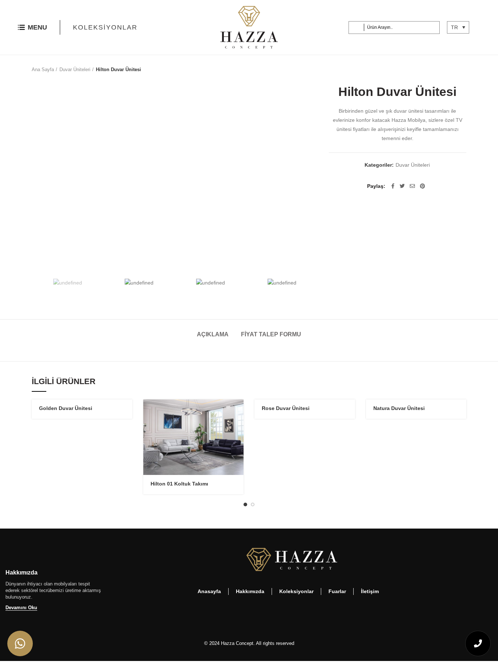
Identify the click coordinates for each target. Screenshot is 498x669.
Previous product (448, 69)
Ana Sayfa (43, 69)
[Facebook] (393, 186)
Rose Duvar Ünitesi (286, 408)
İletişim (370, 591)
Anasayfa (209, 591)
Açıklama (213, 334)
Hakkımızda (250, 591)
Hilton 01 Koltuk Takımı (179, 484)
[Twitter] (402, 186)
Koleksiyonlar (105, 27)
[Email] (412, 186)
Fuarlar (337, 591)
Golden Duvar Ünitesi (65, 408)
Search (358, 27)
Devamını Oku (21, 607)
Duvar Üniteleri (74, 69)
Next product (462, 69)
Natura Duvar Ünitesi (399, 408)
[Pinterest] (422, 186)
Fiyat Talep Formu (271, 334)
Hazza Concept (237, 643)
